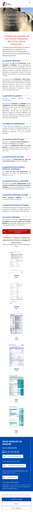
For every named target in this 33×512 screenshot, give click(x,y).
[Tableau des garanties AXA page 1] (16, 313)
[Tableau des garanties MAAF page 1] (16, 375)
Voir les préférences (16, 508)
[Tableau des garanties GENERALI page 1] (16, 344)
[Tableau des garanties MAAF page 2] (16, 406)
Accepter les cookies (16, 499)
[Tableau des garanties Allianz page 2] (16, 282)
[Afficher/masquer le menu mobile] (30, 2)
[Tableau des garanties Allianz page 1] (16, 251)
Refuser (16, 503)
